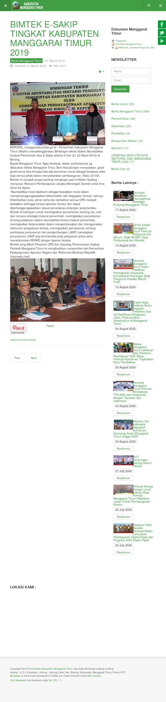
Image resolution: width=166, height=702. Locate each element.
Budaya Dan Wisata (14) (127, 141)
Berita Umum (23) (122, 104)
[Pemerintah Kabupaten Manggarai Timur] (27, 5)
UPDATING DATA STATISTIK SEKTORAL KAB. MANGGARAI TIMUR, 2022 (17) (131, 158)
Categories (120, 41)
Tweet (50, 326)
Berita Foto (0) (120, 169)
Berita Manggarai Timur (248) (130, 111)
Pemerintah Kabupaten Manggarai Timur (50, 668)
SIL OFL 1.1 (55, 680)
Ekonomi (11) (120, 148)
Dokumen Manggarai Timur (128, 44)
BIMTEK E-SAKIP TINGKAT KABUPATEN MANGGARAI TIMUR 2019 (54, 38)
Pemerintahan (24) (123, 118)
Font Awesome (18, 680)
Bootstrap (15, 675)
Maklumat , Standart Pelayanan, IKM (136, 47)
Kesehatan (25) (121, 126)
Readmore (123, 217)
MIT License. (94, 675)
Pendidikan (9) (120, 133)
